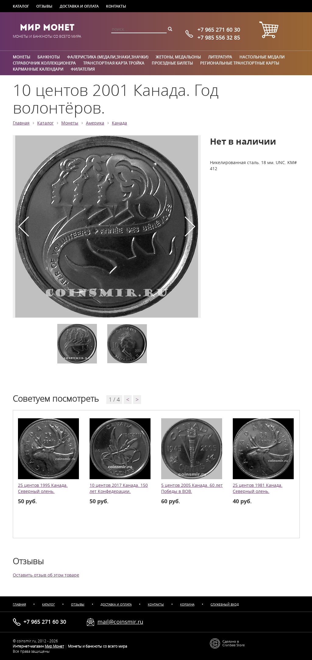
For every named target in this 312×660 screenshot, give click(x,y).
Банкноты (48, 57)
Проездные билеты (172, 63)
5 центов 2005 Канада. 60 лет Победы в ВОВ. (192, 488)
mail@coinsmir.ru (120, 621)
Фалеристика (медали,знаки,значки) (107, 57)
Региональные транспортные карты (239, 63)
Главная (21, 123)
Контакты (116, 6)
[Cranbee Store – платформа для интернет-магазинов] (227, 643)
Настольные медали (262, 57)
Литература (220, 57)
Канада (119, 123)
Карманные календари (38, 69)
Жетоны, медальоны (178, 57)
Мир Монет (47, 27)
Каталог (21, 6)
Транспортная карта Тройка (113, 63)
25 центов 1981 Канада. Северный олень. (257, 488)
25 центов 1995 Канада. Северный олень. (43, 488)
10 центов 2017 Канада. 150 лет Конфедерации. (119, 488)
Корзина (187, 604)
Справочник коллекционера (44, 63)
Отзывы (44, 6)
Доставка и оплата (79, 6)
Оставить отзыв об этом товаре (46, 575)
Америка (95, 123)
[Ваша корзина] (268, 30)
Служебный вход (225, 604)
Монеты (21, 57)
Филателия (83, 69)
